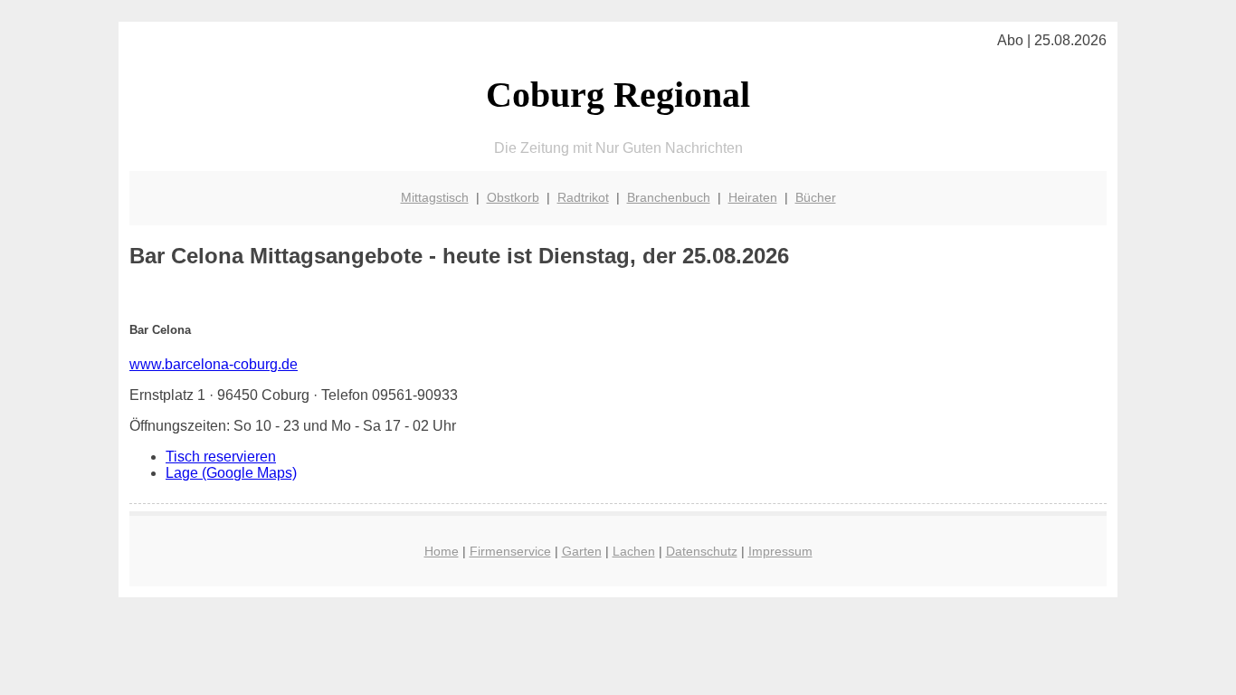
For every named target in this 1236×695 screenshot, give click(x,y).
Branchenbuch (668, 197)
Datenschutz (701, 551)
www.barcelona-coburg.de (213, 364)
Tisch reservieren (221, 456)
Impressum (780, 551)
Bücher (815, 197)
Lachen (634, 551)
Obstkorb (513, 197)
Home (441, 551)
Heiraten (752, 197)
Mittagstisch (435, 197)
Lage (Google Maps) (231, 473)
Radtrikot (583, 197)
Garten (582, 551)
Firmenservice (510, 551)
